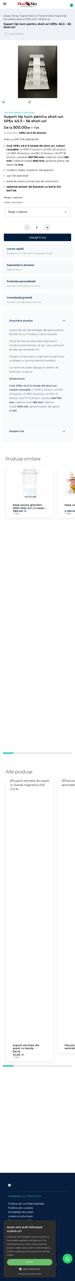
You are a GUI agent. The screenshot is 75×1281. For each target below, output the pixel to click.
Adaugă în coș (37, 237)
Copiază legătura (16, 33)
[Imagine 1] (14, 102)
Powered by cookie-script (29, 1274)
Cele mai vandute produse (19, 113)
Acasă (6, 16)
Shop (15, 16)
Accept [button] (29, 1262)
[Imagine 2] (40, 102)
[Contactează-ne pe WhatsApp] (67, 1259)
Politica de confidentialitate (26, 1203)
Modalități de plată (20, 1212)
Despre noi (16, 431)
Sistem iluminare (13, 202)
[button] (68, 72)
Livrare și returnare (20, 1216)
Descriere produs (21, 320)
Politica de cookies (20, 1207)
